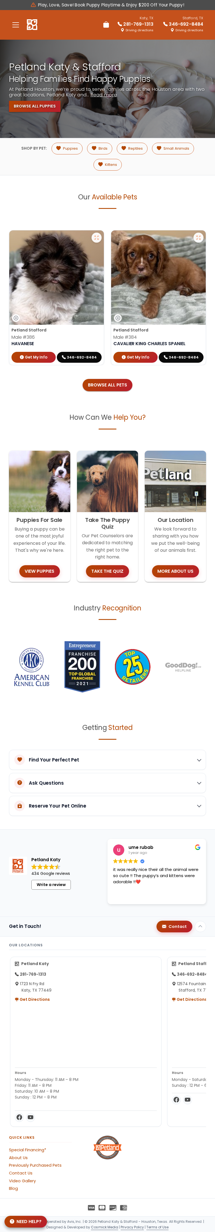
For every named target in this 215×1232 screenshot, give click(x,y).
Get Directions (34, 999)
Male (23, 337)
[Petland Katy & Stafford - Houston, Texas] (32, 25)
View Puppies (39, 571)
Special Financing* (27, 1150)
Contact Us (20, 1173)
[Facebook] (19, 1117)
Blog (13, 1188)
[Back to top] (200, 926)
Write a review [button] (51, 884)
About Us (18, 1158)
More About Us (175, 571)
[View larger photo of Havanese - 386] (97, 238)
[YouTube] (30, 1117)
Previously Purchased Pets (35, 1165)
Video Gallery (22, 1181)
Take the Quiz (107, 571)
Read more (103, 94)
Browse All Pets (107, 385)
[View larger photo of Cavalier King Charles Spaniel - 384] (198, 238)
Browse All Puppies (35, 106)
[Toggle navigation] (15, 24)
